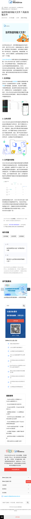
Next (28, 289)
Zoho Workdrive (7, 59)
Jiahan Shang (24, 17)
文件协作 (21, 236)
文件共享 (13, 236)
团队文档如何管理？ (15, 343)
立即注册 (15, 320)
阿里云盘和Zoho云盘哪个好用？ (14, 441)
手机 (3, 85)
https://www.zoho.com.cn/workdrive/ (14, 226)
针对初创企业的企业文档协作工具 (17, 361)
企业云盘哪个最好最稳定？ (16, 347)
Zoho (7, 340)
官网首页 (6, 7)
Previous (2, 289)
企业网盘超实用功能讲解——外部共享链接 (15, 297)
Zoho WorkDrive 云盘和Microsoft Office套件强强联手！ (17, 366)
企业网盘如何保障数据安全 (16, 386)
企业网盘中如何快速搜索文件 (17, 351)
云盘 (14, 455)
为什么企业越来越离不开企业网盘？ (17, 355)
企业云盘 (11, 340)
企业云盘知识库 (12, 7)
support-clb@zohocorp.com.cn (12, 496)
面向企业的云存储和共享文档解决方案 (17, 371)
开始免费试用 (15, 469)
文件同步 (14, 81)
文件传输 (5, 236)
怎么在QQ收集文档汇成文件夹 (14, 404)
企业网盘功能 (20, 7)
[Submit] (27, 502)
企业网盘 (13, 218)
